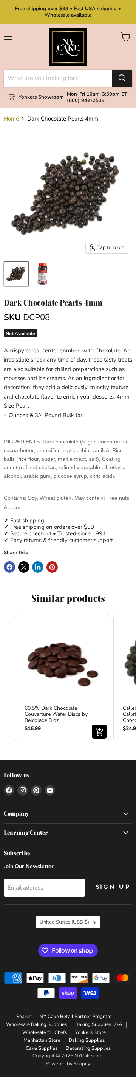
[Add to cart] (99, 732)
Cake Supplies (41, 1048)
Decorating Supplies (88, 1048)
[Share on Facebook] (9, 567)
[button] (7, 678)
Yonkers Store (90, 1032)
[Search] (122, 78)
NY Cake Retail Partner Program (75, 1016)
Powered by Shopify (68, 1063)
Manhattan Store (41, 1040)
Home (11, 119)
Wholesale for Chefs (44, 1032)
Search (23, 1016)
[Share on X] (23, 567)
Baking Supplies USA (98, 1024)
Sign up (112, 887)
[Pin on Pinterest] (52, 567)
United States (64, 922)
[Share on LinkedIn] (37, 567)
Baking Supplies (87, 1040)
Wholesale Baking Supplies (36, 1024)
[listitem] (62, 678)
